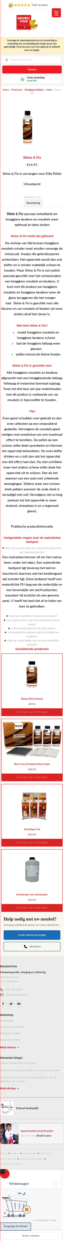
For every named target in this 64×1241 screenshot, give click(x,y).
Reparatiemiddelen (10, 1040)
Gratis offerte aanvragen (32, 935)
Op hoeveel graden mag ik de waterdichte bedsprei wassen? (33, 622)
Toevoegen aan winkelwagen (32, 712)
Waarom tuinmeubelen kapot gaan (18, 1063)
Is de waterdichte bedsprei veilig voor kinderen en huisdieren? (33, 634)
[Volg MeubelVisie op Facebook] (3, 1004)
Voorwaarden (29, 1153)
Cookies (15, 1153)
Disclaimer (45, 1153)
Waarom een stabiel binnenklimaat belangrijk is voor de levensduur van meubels (28, 1079)
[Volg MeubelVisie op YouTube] (19, 1004)
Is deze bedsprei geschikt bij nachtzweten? (33, 628)
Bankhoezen (7, 1020)
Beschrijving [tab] (33, 203)
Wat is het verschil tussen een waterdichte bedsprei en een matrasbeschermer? (33, 550)
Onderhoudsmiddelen (12, 1027)
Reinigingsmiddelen (10, 1033)
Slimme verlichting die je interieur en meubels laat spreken (30, 1070)
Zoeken (32, 69)
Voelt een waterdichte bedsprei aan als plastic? (33, 616)
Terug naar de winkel (15, 1226)
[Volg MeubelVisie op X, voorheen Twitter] (11, 1004)
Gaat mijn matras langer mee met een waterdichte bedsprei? (33, 642)
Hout (37, 197)
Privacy (3, 1153)
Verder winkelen (30, 1236)
